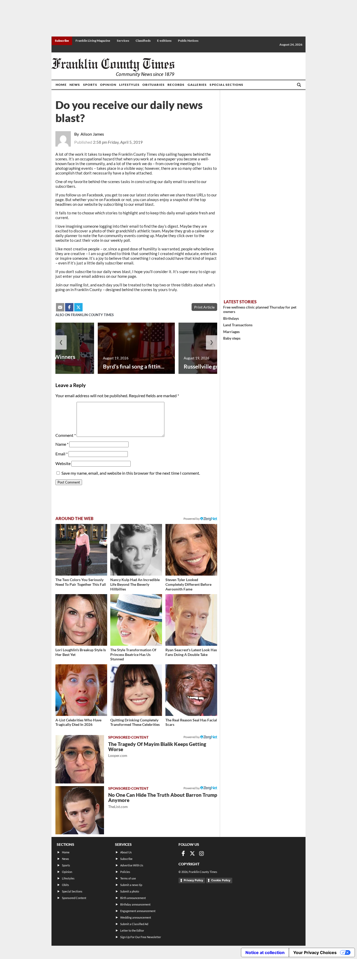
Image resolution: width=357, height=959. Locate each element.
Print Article (204, 307)
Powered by (191, 519)
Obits (65, 884)
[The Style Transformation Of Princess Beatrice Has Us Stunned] (136, 620)
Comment (65, 435)
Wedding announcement (135, 917)
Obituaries (153, 85)
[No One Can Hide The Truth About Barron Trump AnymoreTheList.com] (79, 810)
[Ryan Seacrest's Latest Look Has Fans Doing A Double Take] (191, 620)
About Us (126, 852)
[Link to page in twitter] (78, 307)
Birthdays (231, 318)
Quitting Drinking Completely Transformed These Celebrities (135, 722)
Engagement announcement (138, 911)
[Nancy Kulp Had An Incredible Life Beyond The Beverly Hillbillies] (136, 550)
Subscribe (62, 41)
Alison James (92, 133)
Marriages (231, 331)
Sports (90, 85)
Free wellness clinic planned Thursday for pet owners (259, 309)
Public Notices (188, 41)
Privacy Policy (193, 880)
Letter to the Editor (132, 930)
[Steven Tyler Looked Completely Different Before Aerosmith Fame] (191, 550)
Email (61, 453)
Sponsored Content (74, 898)
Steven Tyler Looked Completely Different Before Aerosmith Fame (188, 584)
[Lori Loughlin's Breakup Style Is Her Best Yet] (81, 620)
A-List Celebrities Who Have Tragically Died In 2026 (78, 722)
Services (123, 41)
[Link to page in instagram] (201, 853)
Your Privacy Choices (315, 952)
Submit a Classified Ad (134, 924)
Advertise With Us (131, 865)
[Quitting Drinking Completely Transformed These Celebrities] (136, 690)
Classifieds (143, 41)
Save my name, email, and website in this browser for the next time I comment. (130, 473)
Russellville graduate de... (215, 366)
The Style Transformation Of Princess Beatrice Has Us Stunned (133, 654)
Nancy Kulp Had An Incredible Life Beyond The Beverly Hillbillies (135, 584)
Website (63, 463)
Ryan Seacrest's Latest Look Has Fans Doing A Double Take (191, 652)
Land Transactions (237, 325)
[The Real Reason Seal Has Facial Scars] (191, 690)
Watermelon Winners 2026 (48, 360)
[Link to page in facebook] (69, 307)
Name (61, 444)
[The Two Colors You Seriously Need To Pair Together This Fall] (81, 550)
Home (61, 85)
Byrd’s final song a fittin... (133, 366)
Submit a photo (129, 891)
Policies (125, 871)
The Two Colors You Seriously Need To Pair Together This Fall (80, 582)
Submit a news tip (131, 884)
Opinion (108, 85)
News (75, 85)
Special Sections (226, 85)
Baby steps (231, 338)
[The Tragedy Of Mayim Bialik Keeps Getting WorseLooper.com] (79, 759)
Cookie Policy (220, 880)
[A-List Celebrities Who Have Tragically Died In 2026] (81, 690)
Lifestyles (129, 85)
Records (176, 85)
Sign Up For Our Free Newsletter (140, 937)
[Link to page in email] (60, 307)
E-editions (164, 41)
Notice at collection (265, 952)
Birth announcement (133, 898)
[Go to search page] (299, 84)
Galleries (197, 85)
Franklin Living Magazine (93, 41)
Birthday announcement (135, 904)
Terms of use (128, 878)
